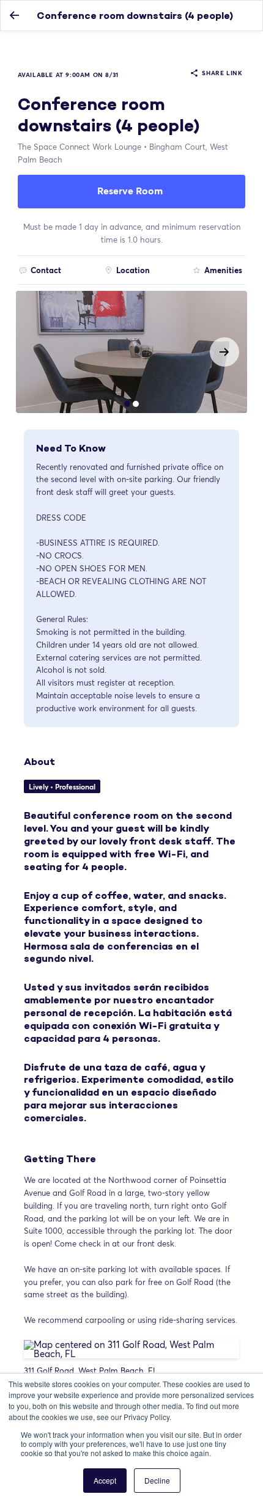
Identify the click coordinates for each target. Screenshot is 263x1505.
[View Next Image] (224, 352)
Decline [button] (157, 1480)
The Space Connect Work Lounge (79, 146)
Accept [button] (105, 1480)
